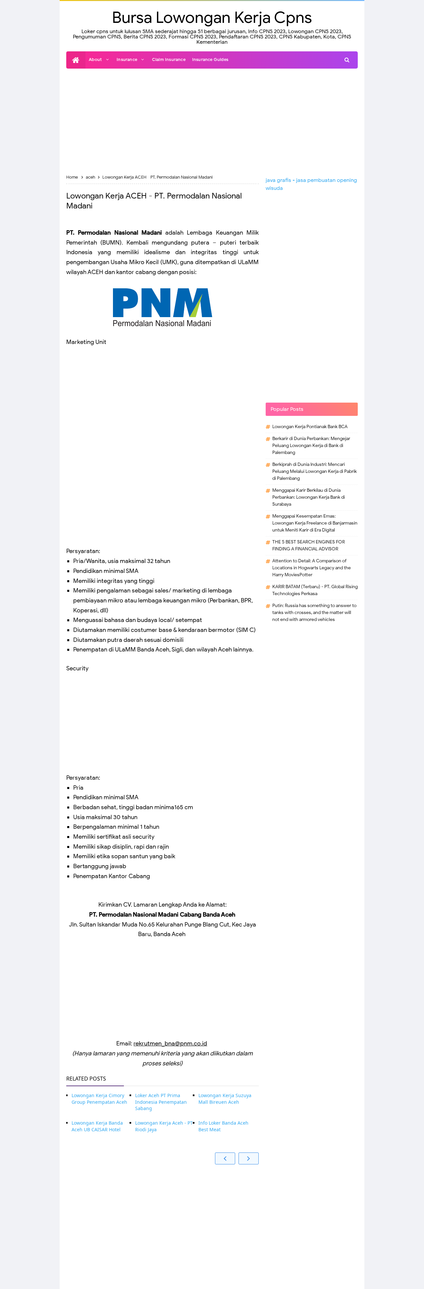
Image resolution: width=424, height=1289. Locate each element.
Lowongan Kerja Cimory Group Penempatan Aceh (99, 1098)
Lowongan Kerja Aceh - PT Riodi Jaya (164, 1126)
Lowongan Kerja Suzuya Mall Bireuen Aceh (224, 1098)
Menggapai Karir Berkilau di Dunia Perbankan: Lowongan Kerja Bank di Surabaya (308, 497)
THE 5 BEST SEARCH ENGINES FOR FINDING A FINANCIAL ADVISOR (308, 545)
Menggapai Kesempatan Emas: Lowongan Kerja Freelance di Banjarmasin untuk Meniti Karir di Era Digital (314, 523)
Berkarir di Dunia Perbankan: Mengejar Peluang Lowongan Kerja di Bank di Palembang (311, 445)
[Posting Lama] (248, 1158)
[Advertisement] (212, 121)
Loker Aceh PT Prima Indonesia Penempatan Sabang (161, 1101)
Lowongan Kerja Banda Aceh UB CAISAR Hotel (97, 1126)
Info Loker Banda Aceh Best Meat (223, 1126)
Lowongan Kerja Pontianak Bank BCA (309, 426)
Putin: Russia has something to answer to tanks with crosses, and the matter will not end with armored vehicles (314, 612)
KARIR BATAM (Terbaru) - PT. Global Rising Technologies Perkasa (315, 590)
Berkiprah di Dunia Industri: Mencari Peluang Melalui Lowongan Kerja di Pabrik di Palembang (314, 471)
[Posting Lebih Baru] (225, 1158)
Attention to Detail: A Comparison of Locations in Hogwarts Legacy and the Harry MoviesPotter (311, 568)
